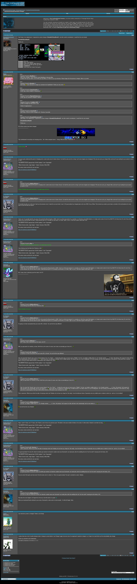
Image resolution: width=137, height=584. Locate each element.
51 (114, 555)
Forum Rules (5, 572)
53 (117, 555)
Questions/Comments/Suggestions (33, 10)
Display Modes (129, 33)
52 (115, 555)
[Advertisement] (107, 4)
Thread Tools (121, 33)
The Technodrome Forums (10, 10)
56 (122, 555)
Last (131, 555)
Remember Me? (131, 10)
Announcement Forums (20, 10)
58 (125, 555)
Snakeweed (6, 536)
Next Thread (72, 558)
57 (124, 555)
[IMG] (4, 569)
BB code (5, 567)
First (107, 555)
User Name (116, 9)
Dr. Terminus (6, 196)
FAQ (67, 13)
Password (116, 11)
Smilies (4, 568)
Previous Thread (66, 558)
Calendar (108, 13)
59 (127, 555)
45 (112, 555)
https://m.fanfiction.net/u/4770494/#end (27, 169)
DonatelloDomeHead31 (8, 37)
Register (27, 13)
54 (119, 555)
